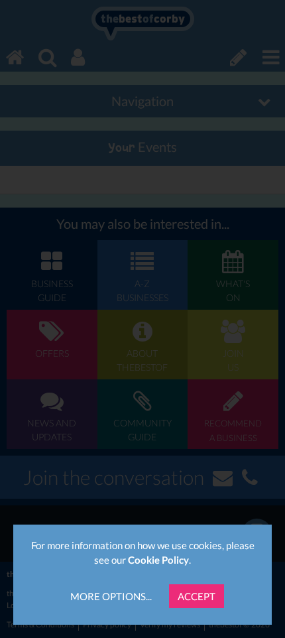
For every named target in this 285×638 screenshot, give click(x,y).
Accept (196, 596)
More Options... (111, 596)
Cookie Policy (158, 560)
